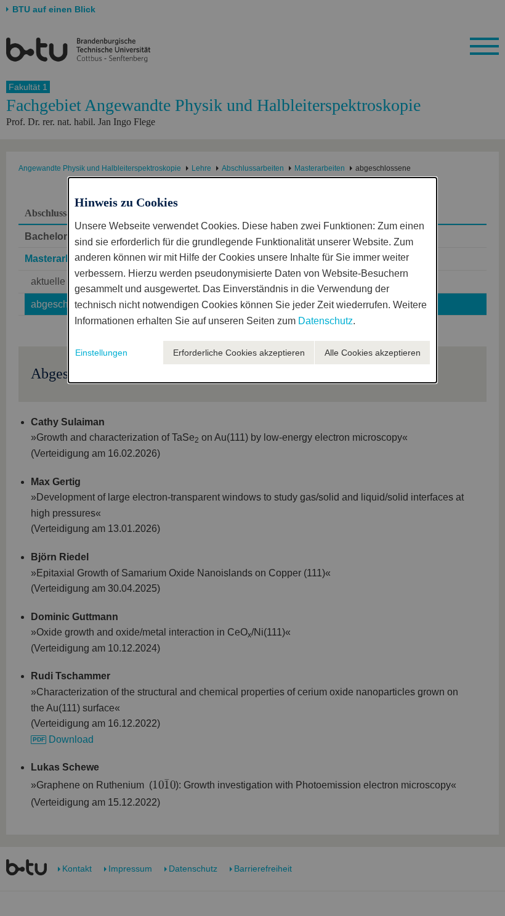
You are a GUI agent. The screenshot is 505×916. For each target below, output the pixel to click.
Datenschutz (325, 321)
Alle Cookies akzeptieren (373, 353)
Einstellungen (101, 353)
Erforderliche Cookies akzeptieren (239, 353)
